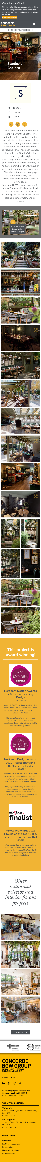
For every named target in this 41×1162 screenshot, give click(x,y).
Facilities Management (11, 1144)
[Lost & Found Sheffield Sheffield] (20, 954)
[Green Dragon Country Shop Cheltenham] (20, 927)
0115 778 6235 (9, 1127)
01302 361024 (8, 1116)
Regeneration (7, 1147)
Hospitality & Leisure (10, 1150)
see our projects (20, 1032)
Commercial (7, 1140)
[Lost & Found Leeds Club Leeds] (20, 1010)
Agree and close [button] (9, 17)
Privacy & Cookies (9, 1153)
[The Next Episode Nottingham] (20, 982)
